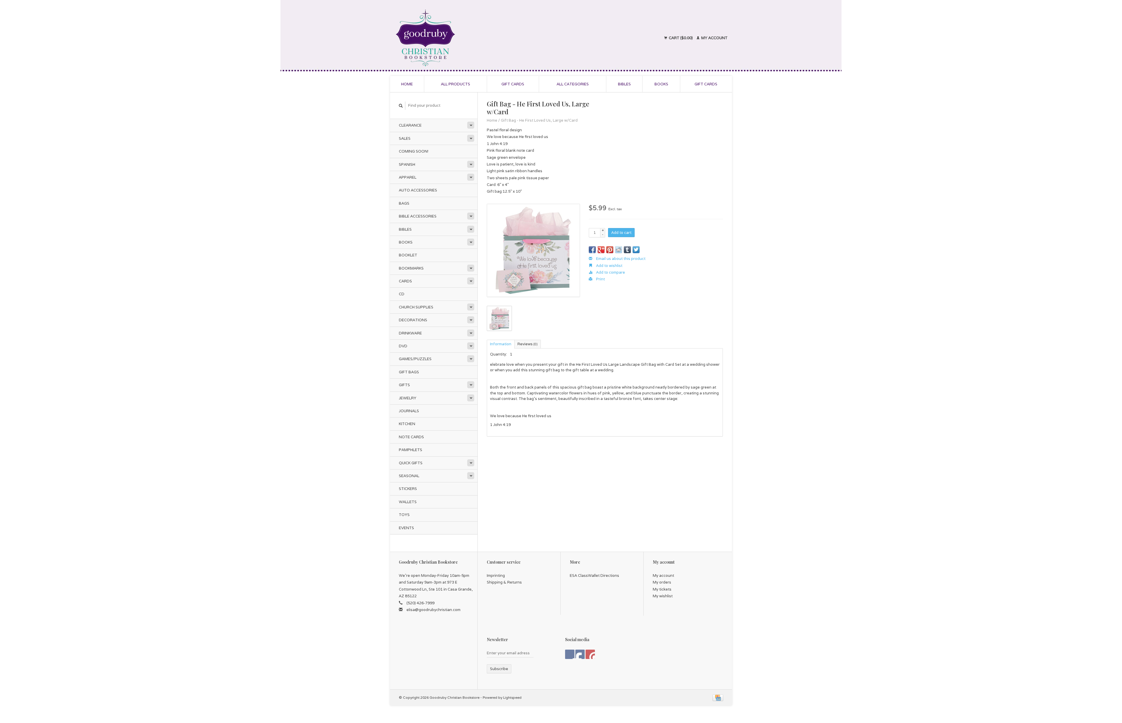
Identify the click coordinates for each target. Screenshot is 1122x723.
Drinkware (410, 333)
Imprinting (496, 575)
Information (500, 343)
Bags (404, 203)
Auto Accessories (418, 190)
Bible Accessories (418, 216)
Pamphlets (410, 449)
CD (401, 293)
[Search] (400, 105)
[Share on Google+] (601, 249)
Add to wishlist (608, 265)
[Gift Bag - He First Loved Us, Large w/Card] (533, 250)
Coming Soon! (413, 151)
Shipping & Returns (504, 582)
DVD (403, 346)
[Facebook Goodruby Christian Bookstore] (569, 654)
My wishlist (663, 595)
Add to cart (621, 232)
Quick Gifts (411, 462)
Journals (409, 410)
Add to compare (610, 272)
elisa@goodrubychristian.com (433, 609)
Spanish (407, 164)
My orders (662, 582)
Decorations (413, 320)
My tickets (662, 589)
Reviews (527, 343)
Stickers (408, 488)
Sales (405, 138)
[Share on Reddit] (618, 249)
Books (661, 84)
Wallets (408, 501)
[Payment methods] (718, 697)
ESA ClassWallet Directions (594, 575)
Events (406, 527)
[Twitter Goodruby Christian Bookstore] (580, 654)
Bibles (624, 84)
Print (600, 279)
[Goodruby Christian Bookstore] (476, 38)
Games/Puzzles (415, 358)
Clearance (410, 125)
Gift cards (512, 84)
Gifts (404, 384)
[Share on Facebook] (592, 249)
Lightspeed (512, 697)
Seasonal (409, 475)
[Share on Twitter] (636, 249)
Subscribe (499, 668)
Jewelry (407, 398)
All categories (573, 84)
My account (714, 37)
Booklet (408, 255)
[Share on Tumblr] (627, 249)
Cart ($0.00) (681, 37)
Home (407, 84)
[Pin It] (609, 249)
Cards (405, 281)
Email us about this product (620, 258)
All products (455, 84)
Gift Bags (409, 372)
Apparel (407, 177)
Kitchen (407, 423)
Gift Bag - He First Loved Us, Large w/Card (539, 120)
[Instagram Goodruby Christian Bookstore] (590, 654)
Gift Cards (706, 84)
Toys (404, 514)
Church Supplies (416, 307)
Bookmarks (411, 268)
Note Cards (411, 436)
